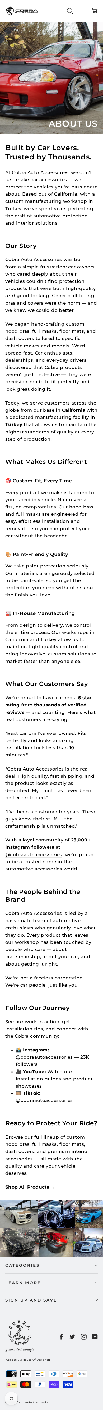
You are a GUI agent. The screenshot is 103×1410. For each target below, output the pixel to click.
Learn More (23, 1282)
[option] (51, 78)
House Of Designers (37, 1359)
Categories (22, 1265)
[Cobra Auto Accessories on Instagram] (84, 1336)
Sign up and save (31, 1300)
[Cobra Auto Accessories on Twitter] (72, 1336)
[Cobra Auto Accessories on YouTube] (95, 1336)
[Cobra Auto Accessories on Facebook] (61, 1336)
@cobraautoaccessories (33, 854)
